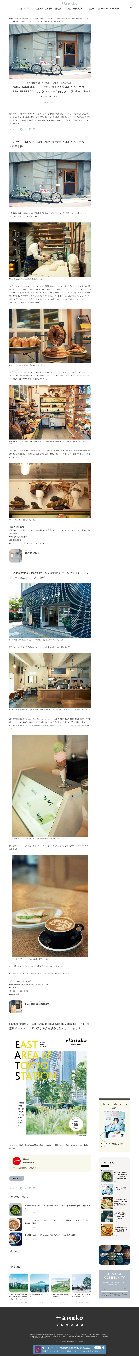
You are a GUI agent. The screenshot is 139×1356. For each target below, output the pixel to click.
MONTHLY (123, 1166)
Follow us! (114, 1260)
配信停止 (125, 1289)
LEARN (17, 19)
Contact (51, 1337)
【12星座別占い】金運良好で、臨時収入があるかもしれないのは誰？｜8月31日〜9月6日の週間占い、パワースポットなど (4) (75, 1348)
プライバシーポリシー (120, 1293)
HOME (11, 19)
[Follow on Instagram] (57, 1325)
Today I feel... (50, 1347)
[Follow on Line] (76, 1325)
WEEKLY (114, 1166)
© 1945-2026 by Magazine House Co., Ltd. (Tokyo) (69, 1341)
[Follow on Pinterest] (72, 1325)
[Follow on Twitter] (67, 1325)
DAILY (105, 1166)
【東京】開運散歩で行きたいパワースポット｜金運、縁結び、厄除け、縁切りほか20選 (74, 1351)
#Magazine (17, 1178)
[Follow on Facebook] (62, 1325)
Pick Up (14, 1267)
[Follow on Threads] (81, 1325)
